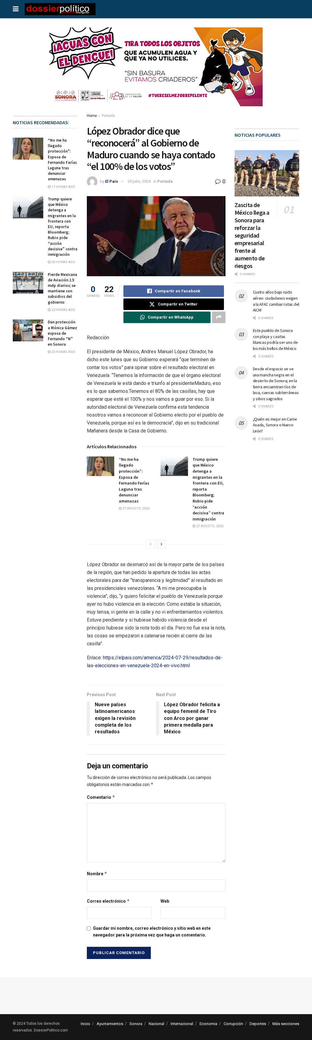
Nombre (97, 873)
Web (165, 901)
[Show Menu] (16, 9)
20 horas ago (63, 262)
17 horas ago (63, 187)
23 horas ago (63, 310)
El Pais (111, 181)
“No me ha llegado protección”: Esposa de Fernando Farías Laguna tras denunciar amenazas (134, 480)
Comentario (101, 797)
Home (92, 116)
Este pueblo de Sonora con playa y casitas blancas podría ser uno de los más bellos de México (275, 339)
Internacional (182, 1023)
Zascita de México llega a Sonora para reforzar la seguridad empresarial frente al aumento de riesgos (252, 235)
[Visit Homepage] (60, 9)
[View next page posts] (161, 544)
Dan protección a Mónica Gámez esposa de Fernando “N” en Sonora (62, 333)
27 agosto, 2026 (136, 508)
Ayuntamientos (110, 1023)
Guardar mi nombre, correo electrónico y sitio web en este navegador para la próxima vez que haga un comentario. (152, 931)
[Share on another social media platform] (218, 317)
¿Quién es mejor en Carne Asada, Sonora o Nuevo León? (275, 425)
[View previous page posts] (150, 544)
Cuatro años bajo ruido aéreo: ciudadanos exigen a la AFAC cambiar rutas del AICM (276, 301)
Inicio (85, 1023)
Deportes (258, 1023)
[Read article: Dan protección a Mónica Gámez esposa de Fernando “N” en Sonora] (28, 330)
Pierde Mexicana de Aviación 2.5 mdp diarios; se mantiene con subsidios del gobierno (62, 288)
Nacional (156, 1023)
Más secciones (285, 1023)
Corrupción (233, 1023)
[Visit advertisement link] (156, 71)
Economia (208, 1023)
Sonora (135, 1023)
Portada (108, 116)
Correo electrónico (108, 901)
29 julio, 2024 (139, 181)
